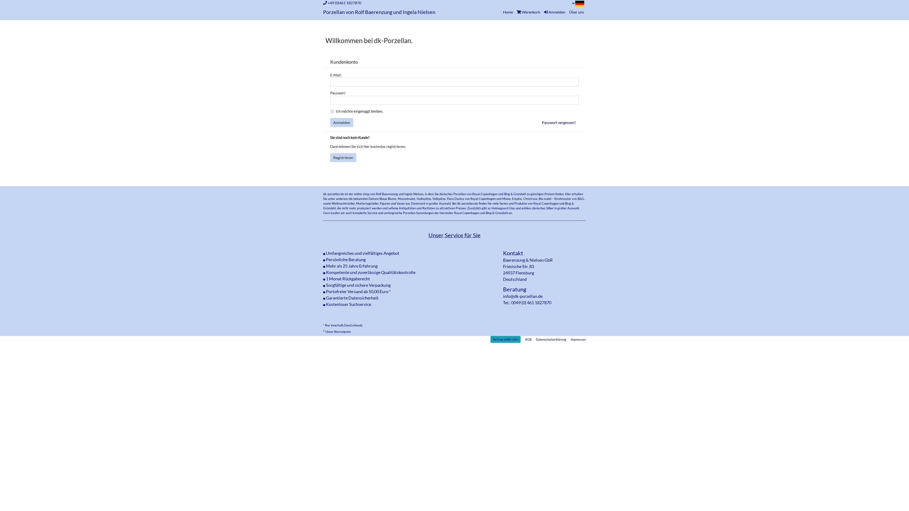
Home (509, 11)
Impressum (578, 339)
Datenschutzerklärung (551, 339)
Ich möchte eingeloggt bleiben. (359, 111)
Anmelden (341, 122)
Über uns (576, 12)
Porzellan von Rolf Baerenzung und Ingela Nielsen (379, 12)
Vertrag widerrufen (505, 339)
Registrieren (343, 157)
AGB (528, 339)
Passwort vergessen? (559, 122)
